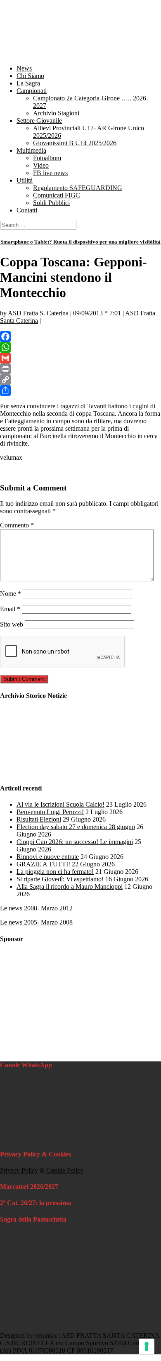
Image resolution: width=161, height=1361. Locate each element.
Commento (17, 525)
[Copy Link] (80, 379)
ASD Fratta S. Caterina (38, 313)
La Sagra (28, 83)
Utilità (25, 180)
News (24, 68)
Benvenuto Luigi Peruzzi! (50, 811)
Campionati (32, 90)
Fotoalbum (47, 157)
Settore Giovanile (39, 120)
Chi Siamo (30, 75)
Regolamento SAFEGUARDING (77, 187)
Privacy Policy (19, 1170)
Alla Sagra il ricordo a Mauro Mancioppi (70, 886)
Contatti (27, 210)
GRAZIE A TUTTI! (43, 864)
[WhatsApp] (80, 347)
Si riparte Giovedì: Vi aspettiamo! (60, 879)
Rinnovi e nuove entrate (48, 856)
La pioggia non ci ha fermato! (55, 871)
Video (41, 165)
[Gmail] (80, 358)
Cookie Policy (64, 1170)
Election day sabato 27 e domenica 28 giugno (76, 826)
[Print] (80, 368)
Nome (10, 593)
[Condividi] (80, 390)
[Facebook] (80, 336)
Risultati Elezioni (39, 819)
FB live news (50, 172)
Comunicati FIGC (56, 195)
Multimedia (31, 150)
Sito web (11, 624)
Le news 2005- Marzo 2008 (36, 922)
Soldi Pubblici (51, 202)
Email (10, 608)
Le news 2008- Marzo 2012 (36, 908)
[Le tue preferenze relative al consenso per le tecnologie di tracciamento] (146, 1346)
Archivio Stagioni (56, 113)
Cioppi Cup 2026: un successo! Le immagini (75, 841)
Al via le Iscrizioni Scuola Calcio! (60, 804)
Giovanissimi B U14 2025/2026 (74, 142)
